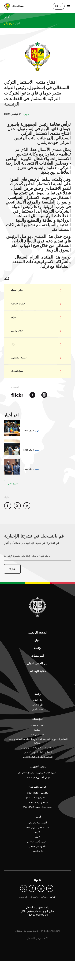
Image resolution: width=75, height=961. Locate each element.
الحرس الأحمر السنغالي (37, 841)
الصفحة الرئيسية (37, 632)
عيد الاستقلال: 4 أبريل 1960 (38, 827)
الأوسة (37, 832)
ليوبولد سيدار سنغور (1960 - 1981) (37, 807)
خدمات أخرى (37, 709)
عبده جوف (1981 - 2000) (37, 802)
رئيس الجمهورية (37, 725)
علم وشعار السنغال (37, 846)
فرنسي (23, 896)
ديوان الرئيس (37, 700)
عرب (53, 896)
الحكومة (37, 730)
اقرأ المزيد (37, 428)
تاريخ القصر (38, 851)
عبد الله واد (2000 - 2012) (37, 797)
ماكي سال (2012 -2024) (37, 793)
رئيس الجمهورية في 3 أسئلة (37, 777)
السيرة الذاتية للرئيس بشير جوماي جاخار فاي (37, 772)
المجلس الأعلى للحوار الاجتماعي (38, 752)
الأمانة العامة (37, 705)
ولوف (44, 896)
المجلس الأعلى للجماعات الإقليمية (37, 757)
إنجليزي (34, 896)
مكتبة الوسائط (37, 671)
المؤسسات (37, 655)
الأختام (37, 837)
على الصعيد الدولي (37, 663)
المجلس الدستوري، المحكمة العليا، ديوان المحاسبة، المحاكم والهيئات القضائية (38, 741)
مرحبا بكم (9, 23)
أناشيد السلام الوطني (37, 823)
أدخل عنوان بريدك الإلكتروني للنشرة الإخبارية (27, 555)
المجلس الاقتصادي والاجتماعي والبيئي (37, 747)
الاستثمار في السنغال (37, 938)
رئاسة (37, 648)
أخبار (37, 640)
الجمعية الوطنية (37, 734)
